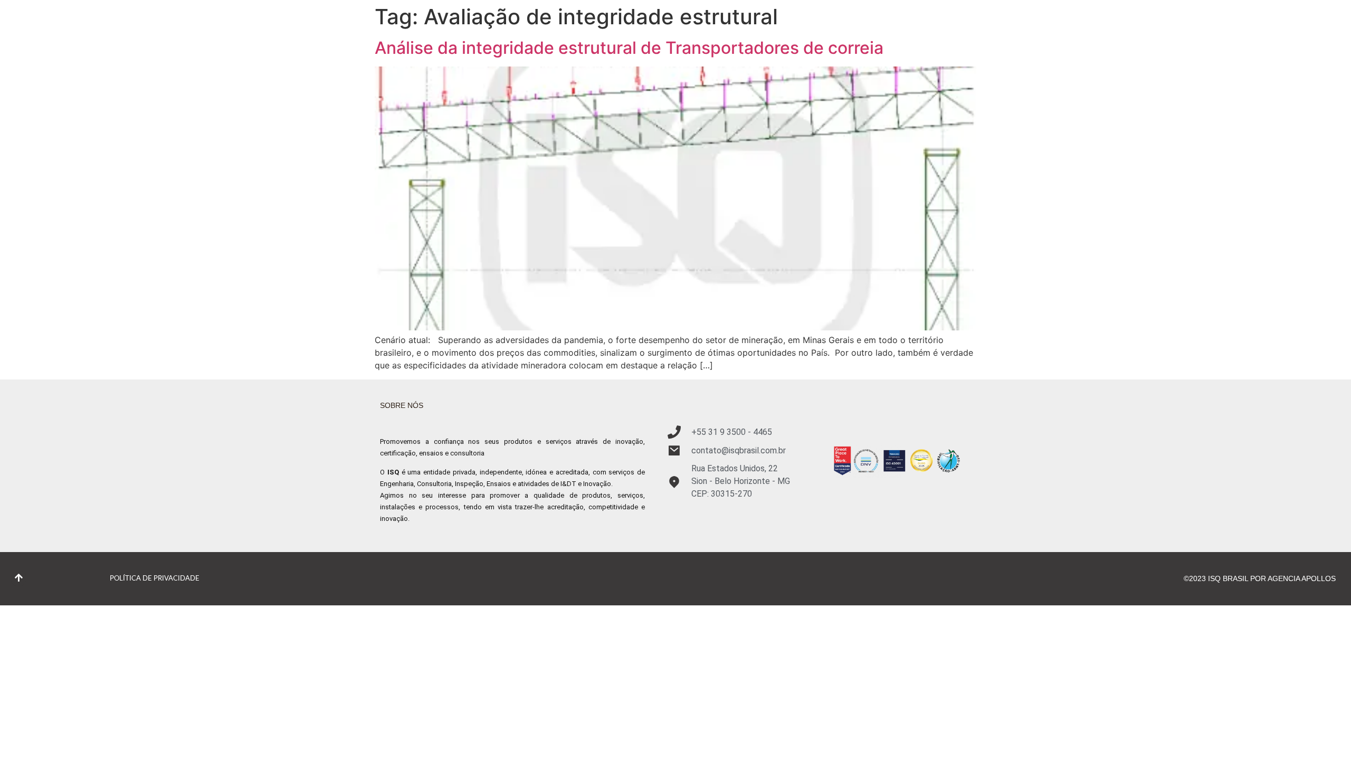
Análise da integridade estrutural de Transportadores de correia (629, 47)
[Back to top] (18, 578)
